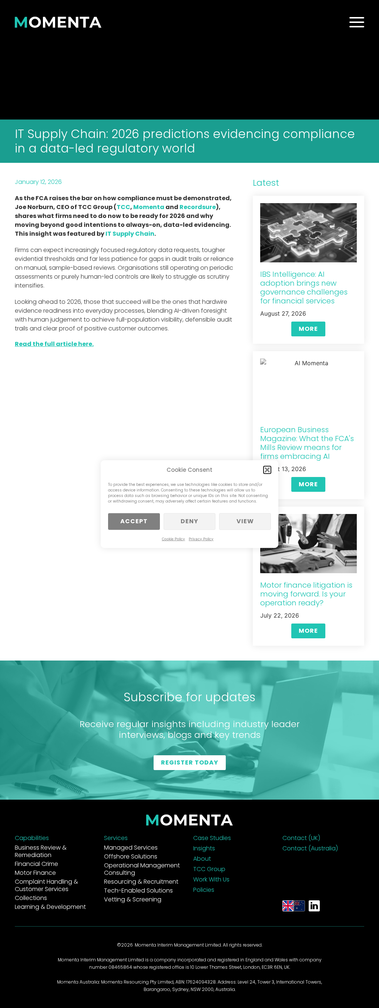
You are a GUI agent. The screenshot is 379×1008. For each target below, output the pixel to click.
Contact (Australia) (310, 848)
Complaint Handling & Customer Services (46, 885)
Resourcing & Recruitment (141, 881)
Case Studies (212, 838)
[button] (267, 470)
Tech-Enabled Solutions (138, 890)
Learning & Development (50, 907)
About (202, 858)
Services (116, 838)
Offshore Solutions (130, 856)
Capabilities (32, 838)
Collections (31, 898)
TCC (123, 207)
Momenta (148, 207)
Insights (204, 848)
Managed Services (131, 847)
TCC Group (209, 869)
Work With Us (211, 879)
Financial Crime (36, 864)
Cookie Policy (173, 538)
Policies (203, 890)
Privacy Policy (201, 538)
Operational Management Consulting (142, 869)
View (245, 521)
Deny (189, 521)
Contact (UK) (301, 838)
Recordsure (198, 207)
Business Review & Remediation (41, 851)
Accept (134, 521)
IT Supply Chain (129, 233)
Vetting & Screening (132, 899)
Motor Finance (35, 872)
